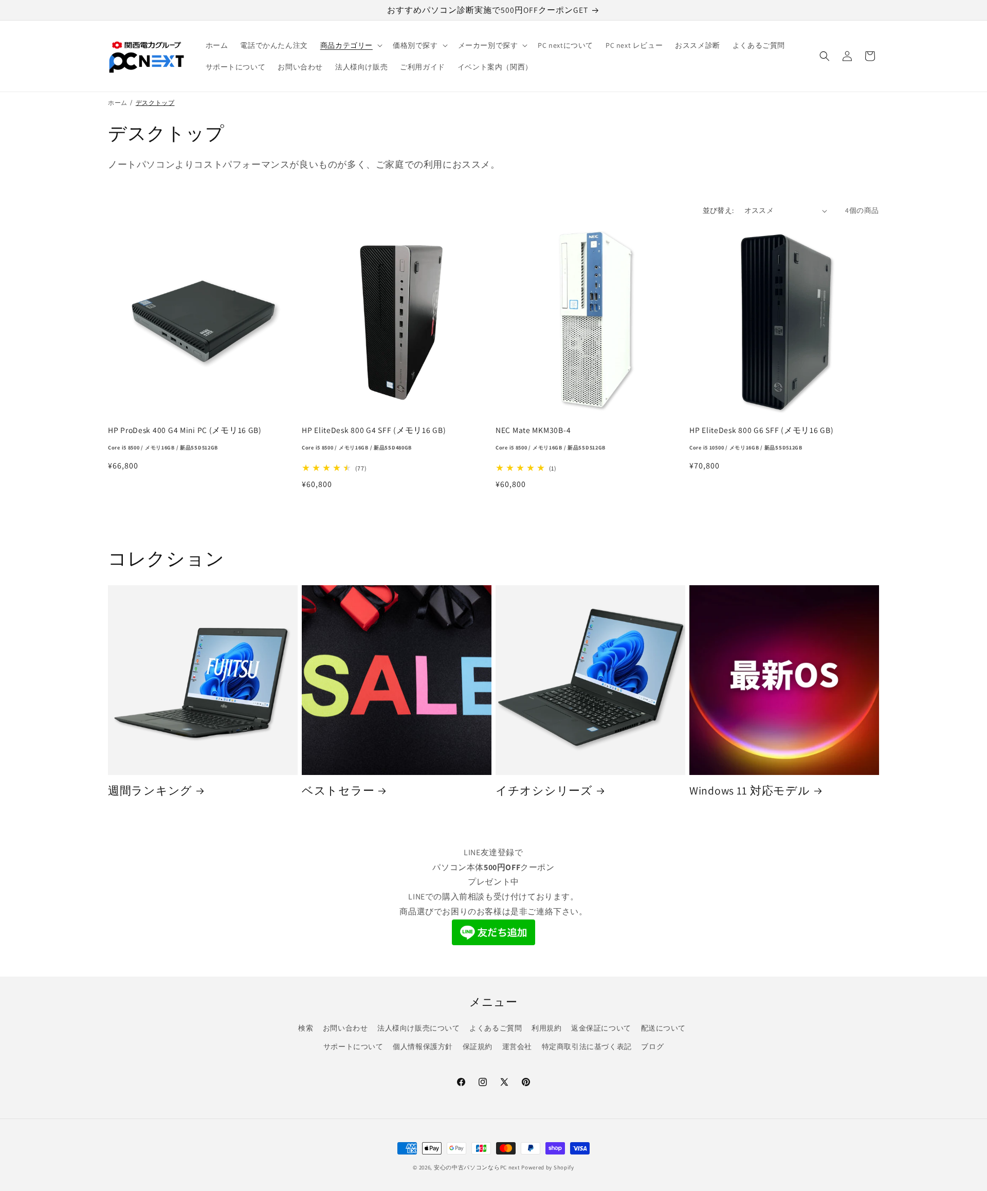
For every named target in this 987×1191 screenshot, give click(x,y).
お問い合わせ (345, 1028)
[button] (350, 45)
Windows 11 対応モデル (749, 791)
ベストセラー (338, 791)
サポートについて (353, 1046)
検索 (305, 1028)
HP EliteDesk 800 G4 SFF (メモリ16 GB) (374, 438)
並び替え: (718, 210)
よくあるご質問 (495, 1028)
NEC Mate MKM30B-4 (551, 438)
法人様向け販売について (418, 1028)
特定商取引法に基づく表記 (587, 1046)
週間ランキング (150, 791)
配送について (663, 1028)
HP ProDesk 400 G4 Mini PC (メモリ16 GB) (185, 438)
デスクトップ (155, 102)
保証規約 (477, 1046)
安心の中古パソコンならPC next (477, 1167)
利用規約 (546, 1028)
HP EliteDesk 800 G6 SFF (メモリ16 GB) (761, 438)
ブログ (652, 1046)
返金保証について (601, 1028)
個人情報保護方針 (423, 1046)
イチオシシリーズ (544, 791)
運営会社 (517, 1046)
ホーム (117, 102)
